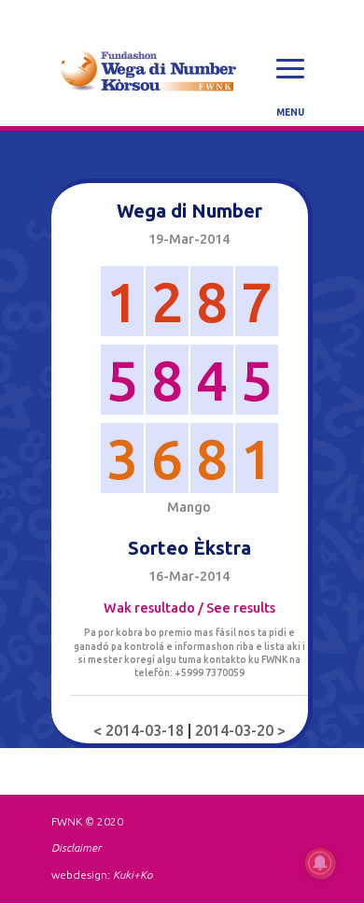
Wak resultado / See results (189, 607)
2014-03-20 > (240, 730)
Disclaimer (76, 847)
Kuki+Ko (132, 875)
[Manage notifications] (320, 863)
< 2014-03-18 (140, 730)
